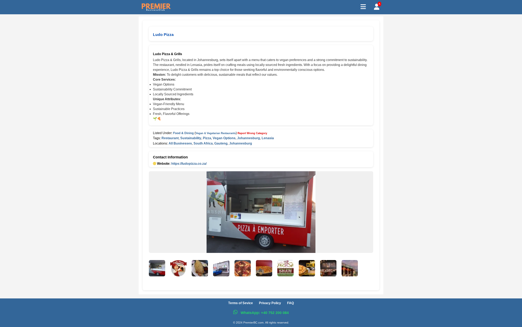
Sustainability (190, 138)
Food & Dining (183, 133)
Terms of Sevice (240, 303)
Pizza (207, 138)
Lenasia (268, 138)
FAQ (290, 303)
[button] (157, 269)
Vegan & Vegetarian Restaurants (216, 133)
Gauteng (221, 143)
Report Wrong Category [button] (252, 133)
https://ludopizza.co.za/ (189, 163)
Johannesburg (248, 138)
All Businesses (180, 143)
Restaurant (170, 138)
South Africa (203, 143)
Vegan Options (224, 138)
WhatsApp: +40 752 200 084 (264, 313)
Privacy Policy (270, 303)
